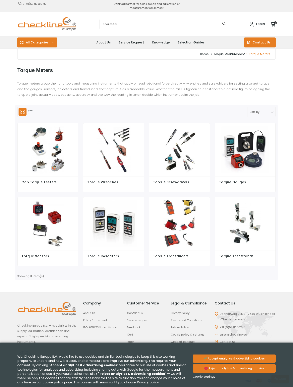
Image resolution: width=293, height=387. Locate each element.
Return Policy (180, 327)
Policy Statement (95, 320)
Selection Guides (191, 42)
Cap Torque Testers (39, 182)
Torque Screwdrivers (171, 182)
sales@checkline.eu (233, 335)
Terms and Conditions (186, 320)
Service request (131, 42)
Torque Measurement (229, 54)
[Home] (47, 311)
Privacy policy (148, 382)
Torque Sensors (35, 256)
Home (204, 54)
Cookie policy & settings (187, 335)
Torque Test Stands (236, 256)
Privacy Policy (180, 313)
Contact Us (262, 42)
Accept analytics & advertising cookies (236, 358)
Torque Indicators (103, 256)
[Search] (224, 24)
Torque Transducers (171, 256)
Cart (130, 335)
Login (130, 342)
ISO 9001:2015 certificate (100, 327)
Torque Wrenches (102, 182)
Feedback (134, 327)
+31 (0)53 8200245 (33, 4)
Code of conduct (183, 342)
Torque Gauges (232, 182)
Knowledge (161, 42)
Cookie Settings (204, 377)
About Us (103, 42)
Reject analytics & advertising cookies (236, 368)
